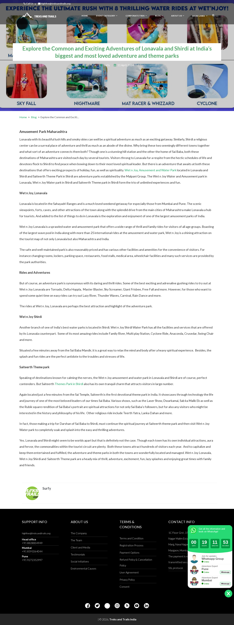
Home (23, 117)
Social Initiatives (80, 561)
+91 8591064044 (32, 551)
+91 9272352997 (32, 559)
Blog (34, 117)
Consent (125, 586)
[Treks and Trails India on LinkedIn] (146, 606)
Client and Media (80, 547)
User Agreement (129, 572)
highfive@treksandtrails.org (55, 3)
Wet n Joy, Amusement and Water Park (150, 170)
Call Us (29, 3)
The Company (79, 533)
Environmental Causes (83, 568)
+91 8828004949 (32, 542)
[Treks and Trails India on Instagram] (117, 606)
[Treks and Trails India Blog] (127, 606)
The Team (76, 540)
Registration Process (131, 545)
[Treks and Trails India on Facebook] (87, 606)
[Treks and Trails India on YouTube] (136, 606)
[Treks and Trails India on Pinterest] (107, 606)
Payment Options (129, 552)
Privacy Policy (127, 579)
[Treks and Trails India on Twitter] (97, 606)
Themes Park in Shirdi (69, 384)
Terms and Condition (131, 538)
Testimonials (78, 554)
